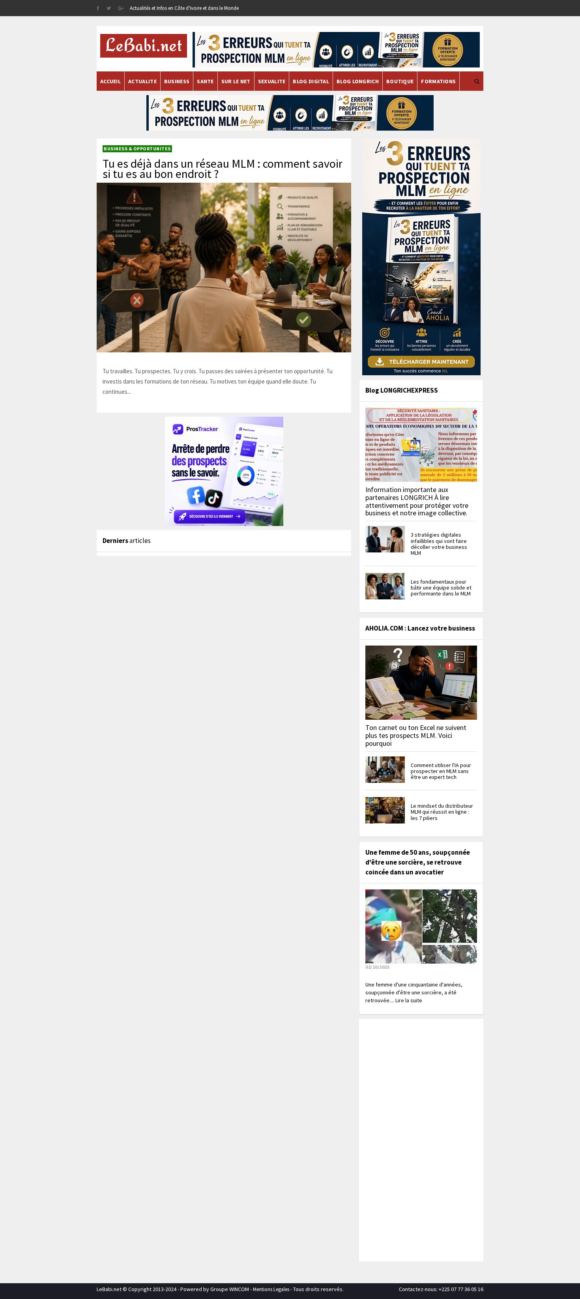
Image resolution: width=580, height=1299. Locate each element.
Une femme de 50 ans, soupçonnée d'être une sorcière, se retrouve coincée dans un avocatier (417, 862)
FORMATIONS (438, 81)
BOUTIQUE (399, 81)
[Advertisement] (420, 1139)
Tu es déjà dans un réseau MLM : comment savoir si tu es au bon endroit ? (222, 168)
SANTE (205, 81)
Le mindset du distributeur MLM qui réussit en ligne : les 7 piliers (442, 812)
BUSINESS (176, 81)
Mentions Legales (271, 1289)
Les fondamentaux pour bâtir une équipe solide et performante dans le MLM (441, 587)
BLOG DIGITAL (311, 81)
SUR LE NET (236, 81)
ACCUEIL (110, 81)
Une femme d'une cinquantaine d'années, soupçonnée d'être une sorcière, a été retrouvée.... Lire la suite (413, 992)
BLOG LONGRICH (358, 81)
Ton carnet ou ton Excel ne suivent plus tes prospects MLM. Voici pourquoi (415, 735)
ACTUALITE (142, 81)
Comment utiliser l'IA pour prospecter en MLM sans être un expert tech (441, 771)
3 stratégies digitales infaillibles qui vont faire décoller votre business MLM (439, 543)
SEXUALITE (272, 81)
